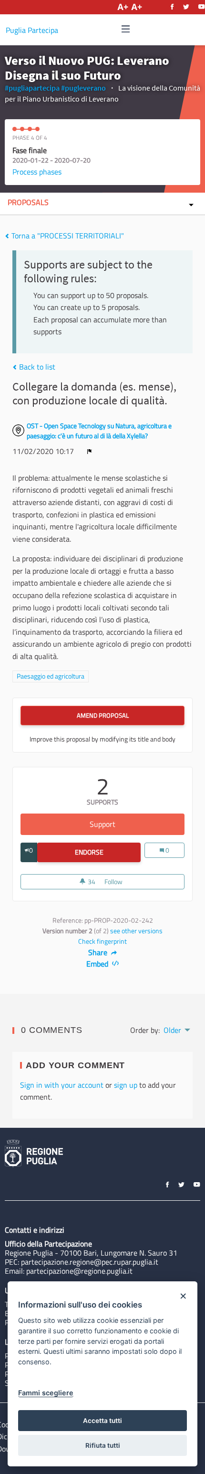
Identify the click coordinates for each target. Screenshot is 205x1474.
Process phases (37, 171)
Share (98, 952)
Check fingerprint (102, 941)
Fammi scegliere (45, 1393)
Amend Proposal (103, 715)
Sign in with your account (61, 1085)
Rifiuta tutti (102, 1445)
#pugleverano (83, 88)
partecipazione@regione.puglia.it (79, 1271)
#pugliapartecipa (32, 88)
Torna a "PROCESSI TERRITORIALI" (67, 235)
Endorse (108, 852)
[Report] (89, 451)
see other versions (136, 931)
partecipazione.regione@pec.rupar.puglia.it (89, 1262)
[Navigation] (126, 29)
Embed (98, 964)
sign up (125, 1085)
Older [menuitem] (172, 1030)
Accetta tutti (102, 1420)
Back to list (36, 366)
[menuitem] (176, 1029)
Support (137, 824)
